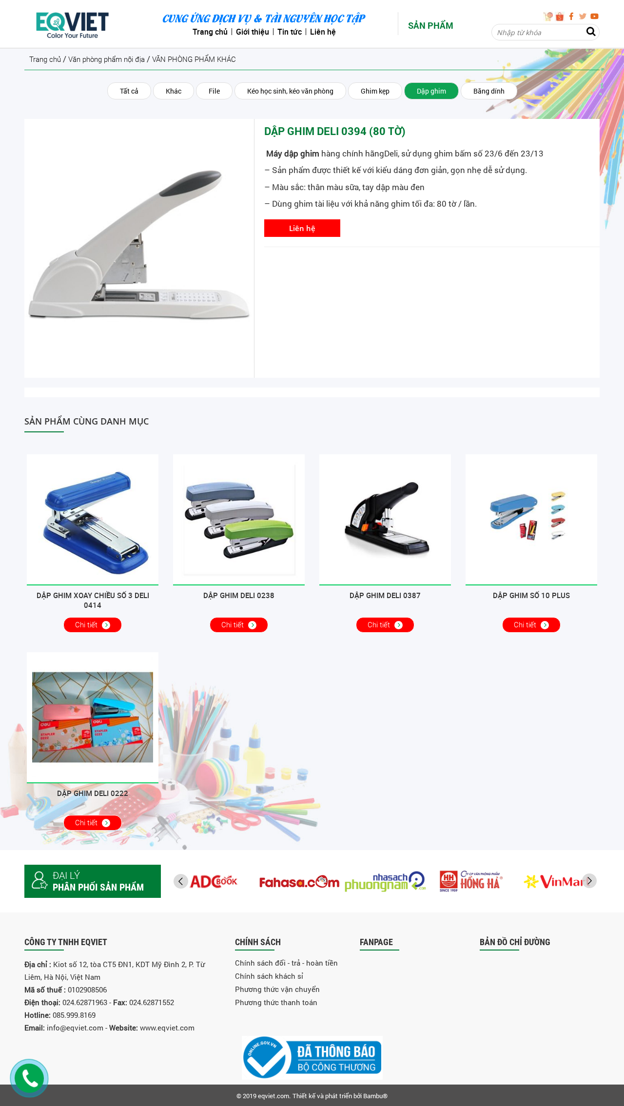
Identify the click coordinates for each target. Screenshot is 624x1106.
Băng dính (489, 91)
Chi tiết (87, 625)
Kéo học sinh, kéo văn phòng (290, 91)
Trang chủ (45, 59)
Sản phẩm (430, 25)
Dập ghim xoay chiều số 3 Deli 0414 (93, 600)
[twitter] (584, 15)
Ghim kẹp (375, 91)
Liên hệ (302, 228)
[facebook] (572, 15)
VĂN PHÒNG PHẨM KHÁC (194, 59)
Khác (173, 91)
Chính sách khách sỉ (269, 976)
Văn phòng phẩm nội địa (106, 59)
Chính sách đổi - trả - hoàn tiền (286, 963)
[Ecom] (549, 15)
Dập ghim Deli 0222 (92, 793)
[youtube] (595, 15)
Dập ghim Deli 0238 (238, 595)
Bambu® (375, 1095)
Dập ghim (431, 91)
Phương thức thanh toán (276, 1002)
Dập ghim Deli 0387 (385, 595)
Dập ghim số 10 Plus (531, 595)
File (214, 91)
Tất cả (129, 91)
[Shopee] (560, 15)
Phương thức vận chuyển (277, 989)
